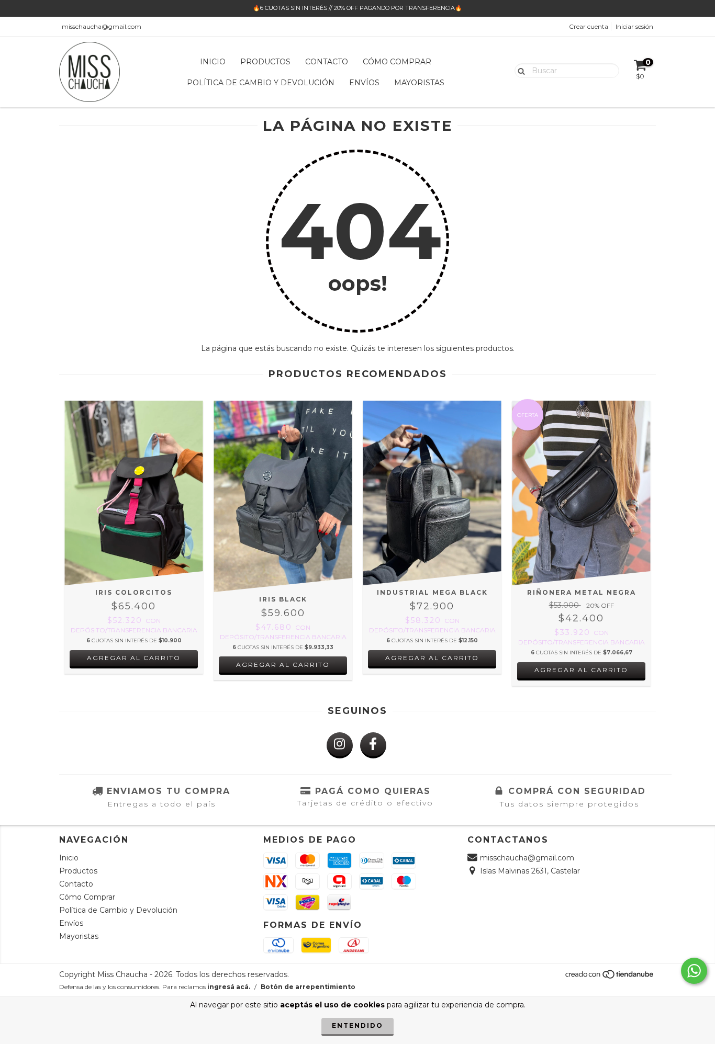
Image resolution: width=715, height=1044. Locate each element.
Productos (265, 61)
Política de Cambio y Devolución (260, 82)
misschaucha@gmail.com (101, 26)
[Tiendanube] (610, 977)
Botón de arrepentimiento (308, 987)
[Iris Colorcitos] (133, 493)
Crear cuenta (588, 26)
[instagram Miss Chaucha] (340, 745)
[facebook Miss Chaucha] (373, 745)
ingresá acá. (228, 987)
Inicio (213, 61)
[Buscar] (519, 70)
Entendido (357, 1025)
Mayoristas (419, 82)
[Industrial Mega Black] (432, 493)
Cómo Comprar (397, 61)
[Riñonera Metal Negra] (581, 493)
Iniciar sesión (634, 26)
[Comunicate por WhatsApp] (694, 971)
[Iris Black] (283, 496)
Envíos (364, 82)
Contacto (326, 61)
